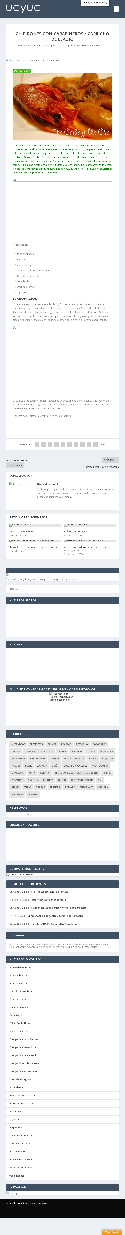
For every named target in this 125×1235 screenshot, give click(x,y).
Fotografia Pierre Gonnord (24, 1071)
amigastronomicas (20, 966)
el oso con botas (18, 1031)
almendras (18, 744)
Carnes (15, 751)
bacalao (66, 744)
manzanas (17, 772)
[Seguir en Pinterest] (109, 1212)
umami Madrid (17, 1151)
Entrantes (18, 758)
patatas (45, 772)
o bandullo (15, 1111)
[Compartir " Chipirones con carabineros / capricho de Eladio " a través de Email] (89, 444)
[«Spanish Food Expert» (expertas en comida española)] (62, 709)
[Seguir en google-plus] (103, 1212)
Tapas (27, 787)
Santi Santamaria (19, 1143)
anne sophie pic (18, 983)
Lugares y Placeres (75, 765)
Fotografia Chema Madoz (24, 1055)
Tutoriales (86, 787)
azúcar (52, 744)
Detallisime (15, 1015)
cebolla (30, 751)
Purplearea (15, 1127)
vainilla (103, 787)
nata (32, 772)
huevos (16, 765)
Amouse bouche (18, 975)
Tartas (40, 787)
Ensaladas (106, 751)
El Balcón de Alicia (19, 1023)
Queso (62, 780)
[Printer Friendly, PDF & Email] (22, 70)
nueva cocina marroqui (22, 1103)
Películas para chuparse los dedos (76, 772)
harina (93, 758)
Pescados (75, 45)
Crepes (62, 751)
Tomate (70, 787)
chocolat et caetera (20, 991)
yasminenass (16, 1175)
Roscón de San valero (22, 531)
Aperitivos (36, 744)
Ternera (55, 787)
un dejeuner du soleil (21, 1159)
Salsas (15, 787)
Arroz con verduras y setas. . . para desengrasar (85, 548)
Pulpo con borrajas (75, 531)
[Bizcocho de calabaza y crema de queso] (35, 541)
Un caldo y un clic (41, 45)
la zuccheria (16, 1087)
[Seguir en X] (96, 1212)
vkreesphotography (20, 1167)
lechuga (42, 765)
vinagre (33, 794)
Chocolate (46, 751)
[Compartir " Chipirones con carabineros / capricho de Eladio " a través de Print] (95, 444)
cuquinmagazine (18, 1007)
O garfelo (14, 1119)
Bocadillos (99, 744)
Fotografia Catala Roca (22, 1047)
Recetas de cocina (90, 45)
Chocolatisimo (17, 999)
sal (100, 780)
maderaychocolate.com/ (23, 1095)
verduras (17, 794)
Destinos (76, 751)
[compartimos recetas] (19, 874)
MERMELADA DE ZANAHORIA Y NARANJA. (54, 923)
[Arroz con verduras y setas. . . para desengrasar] (90, 541)
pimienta (33, 780)
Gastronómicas (74, 758)
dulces (91, 751)
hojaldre (107, 758)
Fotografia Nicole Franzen (24, 1063)
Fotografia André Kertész (23, 1039)
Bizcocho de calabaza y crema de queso (33, 547)
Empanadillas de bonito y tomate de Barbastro (59, 907)
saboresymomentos (20, 1135)
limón (55, 765)
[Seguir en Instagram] (116, 1212)
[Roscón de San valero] (35, 525)
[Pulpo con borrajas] (90, 525)
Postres (48, 780)
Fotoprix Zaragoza (20, 1079)
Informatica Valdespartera (35, 1203)
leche (28, 765)
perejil (107, 772)
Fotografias (37, 758)
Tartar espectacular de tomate (50, 891)
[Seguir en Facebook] (90, 1212)
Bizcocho (82, 744)
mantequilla (100, 765)
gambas (54, 758)
